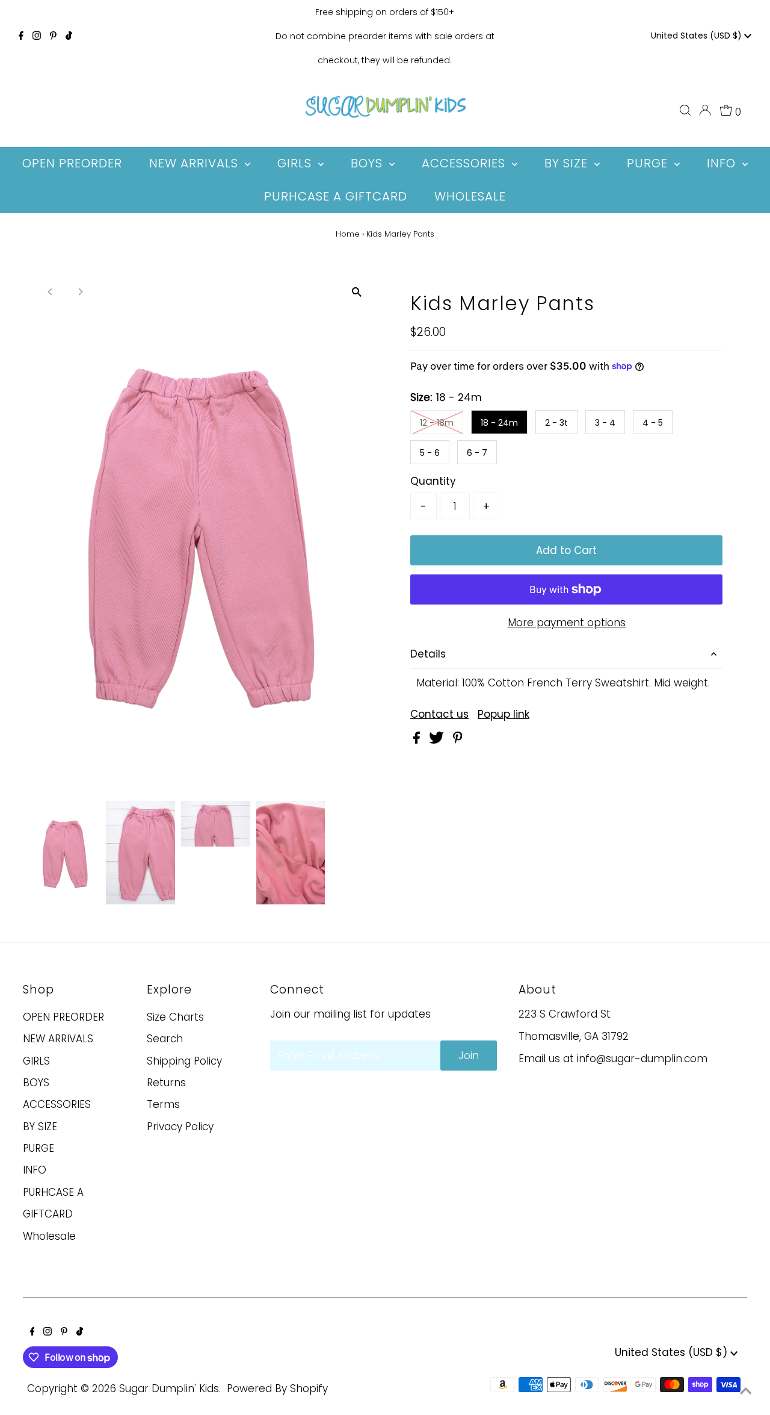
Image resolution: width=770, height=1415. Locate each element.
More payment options (567, 622)
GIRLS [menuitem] (296, 163)
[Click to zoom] (356, 292)
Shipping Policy (184, 1061)
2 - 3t (556, 423)
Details (428, 654)
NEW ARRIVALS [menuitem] (195, 163)
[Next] (80, 291)
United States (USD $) (697, 36)
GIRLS (36, 1061)
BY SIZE (40, 1126)
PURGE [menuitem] (649, 163)
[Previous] (50, 291)
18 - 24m (499, 423)
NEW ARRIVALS (58, 1038)
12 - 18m (437, 423)
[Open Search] (685, 110)
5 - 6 (430, 453)
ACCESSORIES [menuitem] (465, 163)
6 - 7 (477, 453)
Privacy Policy (180, 1126)
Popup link (503, 714)
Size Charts (175, 1017)
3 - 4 (605, 423)
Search (165, 1038)
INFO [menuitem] (723, 163)
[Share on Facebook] (418, 740)
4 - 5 (652, 423)
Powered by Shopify (277, 1388)
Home (348, 234)
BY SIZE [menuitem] (567, 163)
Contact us (439, 714)
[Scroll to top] (746, 1391)
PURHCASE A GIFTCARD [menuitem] (335, 196)
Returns (166, 1082)
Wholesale (49, 1236)
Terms (163, 1104)
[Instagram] (36, 36)
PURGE (38, 1148)
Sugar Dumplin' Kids (169, 1388)
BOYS (36, 1082)
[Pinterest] (53, 36)
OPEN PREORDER (63, 1017)
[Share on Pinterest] (458, 740)
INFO (34, 1170)
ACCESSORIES (57, 1104)
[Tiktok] (69, 36)
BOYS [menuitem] (368, 163)
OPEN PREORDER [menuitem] (72, 163)
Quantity (433, 481)
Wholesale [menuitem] (470, 196)
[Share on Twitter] (438, 740)
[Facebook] (21, 36)
